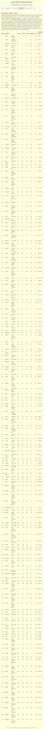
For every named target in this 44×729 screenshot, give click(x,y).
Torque (32, 18)
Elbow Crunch (26, 18)
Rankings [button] (21, 8)
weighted (31, 26)
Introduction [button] (8, 8)
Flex (11, 19)
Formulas (15, 8)
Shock (35, 18)
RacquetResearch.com (26, 727)
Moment (3, 19)
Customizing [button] (29, 8)
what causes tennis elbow (20, 17)
